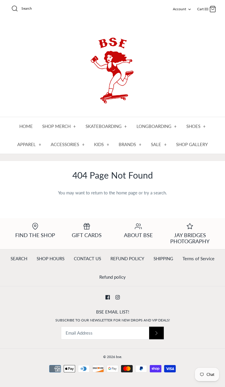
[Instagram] (117, 297)
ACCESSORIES (68, 144)
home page (126, 192)
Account (179, 9)
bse (118, 357)
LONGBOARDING (157, 126)
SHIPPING (163, 258)
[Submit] (156, 333)
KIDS (101, 144)
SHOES (196, 126)
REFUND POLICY (127, 258)
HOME (26, 126)
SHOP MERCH (59, 126)
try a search (155, 192)
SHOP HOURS (50, 258)
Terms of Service (198, 258)
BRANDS (130, 144)
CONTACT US (87, 258)
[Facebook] (107, 297)
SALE (159, 144)
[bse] (112, 68)
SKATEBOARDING (106, 126)
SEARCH (19, 258)
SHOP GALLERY (192, 144)
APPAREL (29, 144)
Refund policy (112, 277)
